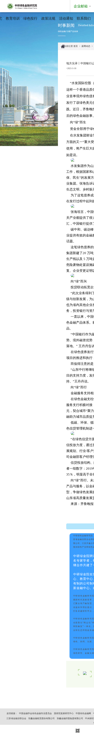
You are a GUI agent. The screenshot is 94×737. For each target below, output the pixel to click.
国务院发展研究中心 (64, 713)
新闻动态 (86, 46)
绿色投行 (30, 18)
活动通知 (66, 18)
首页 (75, 46)
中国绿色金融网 (83, 713)
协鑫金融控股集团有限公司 (70, 718)
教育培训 (13, 18)
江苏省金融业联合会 (16, 718)
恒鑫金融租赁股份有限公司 (41, 718)
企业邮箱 (81, 6)
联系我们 (84, 18)
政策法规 (48, 18)
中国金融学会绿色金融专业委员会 (35, 713)
